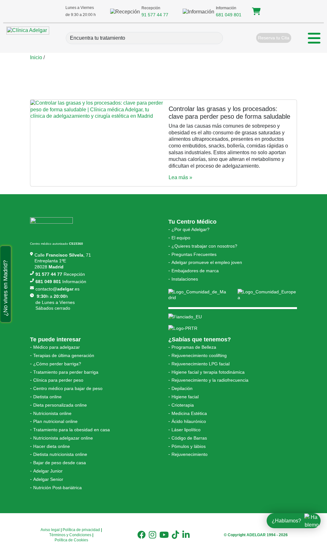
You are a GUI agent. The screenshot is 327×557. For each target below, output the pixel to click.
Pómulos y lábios (188, 446)
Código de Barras (189, 438)
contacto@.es (57, 288)
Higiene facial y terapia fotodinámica (208, 372)
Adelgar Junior (48, 470)
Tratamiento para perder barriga (65, 372)
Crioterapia (182, 405)
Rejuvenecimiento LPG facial (200, 363)
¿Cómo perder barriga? (57, 363)
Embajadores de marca (195, 270)
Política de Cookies (71, 540)
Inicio (36, 57)
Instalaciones (184, 279)
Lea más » (180, 177)
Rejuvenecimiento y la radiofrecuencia (209, 380)
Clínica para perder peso (58, 380)
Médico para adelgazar (56, 347)
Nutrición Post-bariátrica (57, 487)
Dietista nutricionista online (60, 454)
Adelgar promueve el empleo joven (206, 262)
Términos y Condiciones (70, 535)
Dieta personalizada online (60, 405)
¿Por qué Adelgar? (190, 229)
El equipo (180, 237)
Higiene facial (185, 396)
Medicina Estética (189, 413)
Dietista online (47, 396)
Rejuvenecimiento (189, 454)
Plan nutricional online (55, 421)
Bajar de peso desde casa (59, 462)
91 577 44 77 (154, 14)
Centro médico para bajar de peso (68, 388)
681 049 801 (228, 14)
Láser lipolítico (186, 429)
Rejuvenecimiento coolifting (199, 355)
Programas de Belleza (193, 347)
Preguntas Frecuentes (194, 254)
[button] (256, 12)
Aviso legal (50, 530)
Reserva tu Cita (273, 37)
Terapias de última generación (63, 355)
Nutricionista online (52, 413)
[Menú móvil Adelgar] (314, 38)
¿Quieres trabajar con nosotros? (204, 246)
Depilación (182, 388)
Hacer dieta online (51, 446)
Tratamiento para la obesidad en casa (71, 429)
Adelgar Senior (48, 479)
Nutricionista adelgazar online (63, 438)
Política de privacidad (81, 530)
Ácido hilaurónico (188, 421)
